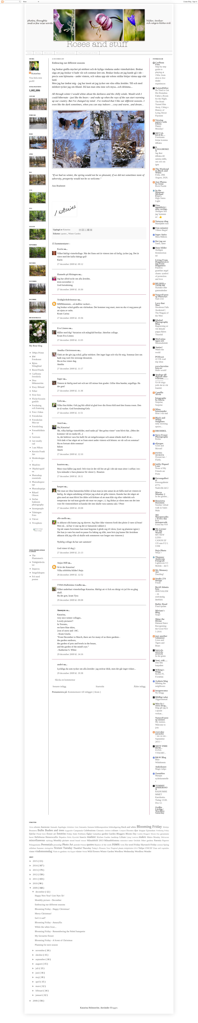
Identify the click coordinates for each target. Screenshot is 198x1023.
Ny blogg (159, 693)
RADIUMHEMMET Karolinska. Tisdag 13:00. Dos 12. (161, 797)
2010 (35, 883)
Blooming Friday (150, 826)
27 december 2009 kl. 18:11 (70, 476)
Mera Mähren (161, 237)
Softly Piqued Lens (162, 465)
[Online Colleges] (38, 529)
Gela (59, 401)
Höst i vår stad (161, 413)
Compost (122, 831)
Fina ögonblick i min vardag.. (161, 207)
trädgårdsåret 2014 (131, 848)
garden (105, 833)
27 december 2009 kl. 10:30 (70, 289)
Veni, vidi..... (161, 660)
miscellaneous (37, 840)
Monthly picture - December (48, 900)
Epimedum (151, 830)
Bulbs (41, 830)
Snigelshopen (38, 572)
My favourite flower (44, 936)
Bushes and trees (55, 830)
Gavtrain (36, 437)
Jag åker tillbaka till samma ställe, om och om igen (161, 159)
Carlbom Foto (159, 63)
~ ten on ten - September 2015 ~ (161, 739)
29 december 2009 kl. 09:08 (70, 600)
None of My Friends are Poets (160, 471)
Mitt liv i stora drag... (161, 704)
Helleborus (40, 837)
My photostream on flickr (88, 53)
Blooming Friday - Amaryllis (48, 922)
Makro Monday (154, 837)
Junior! (159, 347)
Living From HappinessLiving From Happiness (162, 263)
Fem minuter (161, 228)
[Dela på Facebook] (88, 230)
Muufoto (36, 464)
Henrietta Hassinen (160, 502)
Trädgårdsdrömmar (67, 299)
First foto (36, 395)
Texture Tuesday (63, 847)
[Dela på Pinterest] (91, 230)
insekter (92, 836)
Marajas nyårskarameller (161, 778)
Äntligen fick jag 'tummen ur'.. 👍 (161, 214)
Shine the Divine (159, 620)
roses (116, 844)
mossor (84, 841)
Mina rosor (48, 53)
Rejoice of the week (103, 845)
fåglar (89, 833)
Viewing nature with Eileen (161, 122)
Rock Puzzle (160, 186)
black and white (129, 827)
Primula (83, 845)
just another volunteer (161, 637)
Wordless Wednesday (125, 851)
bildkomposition (102, 827)
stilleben (33, 848)
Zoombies (160, 773)
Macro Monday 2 (160, 493)
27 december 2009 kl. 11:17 (70, 368)
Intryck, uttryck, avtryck (159, 652)
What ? (158, 552)
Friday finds (72, 834)
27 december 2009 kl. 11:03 (70, 340)
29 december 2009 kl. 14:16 (70, 654)
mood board (75, 840)
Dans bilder (161, 247)
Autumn (91, 827)
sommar (160, 845)
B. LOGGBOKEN (162, 149)
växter (79, 851)
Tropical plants (117, 848)
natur (131, 840)
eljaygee (159, 443)
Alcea (31, 827)
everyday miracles (159, 733)
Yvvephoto (37, 523)
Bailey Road (161, 604)
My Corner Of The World (160, 531)
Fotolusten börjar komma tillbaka (161, 140)
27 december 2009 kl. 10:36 (70, 318)
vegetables (165, 848)
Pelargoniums (35, 845)
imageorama (161, 690)
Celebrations (90, 830)
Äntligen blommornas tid (160, 253)
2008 (35, 1000)
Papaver (165, 840)
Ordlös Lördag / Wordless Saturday (159, 810)
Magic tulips (160, 769)
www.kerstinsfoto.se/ (161, 367)
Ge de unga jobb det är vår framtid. (161, 385)
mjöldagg (50, 841)
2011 (35, 879)
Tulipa (141, 848)
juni (38, 972)
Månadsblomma (112, 840)
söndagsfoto (49, 848)
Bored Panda (38, 370)
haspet (60, 486)
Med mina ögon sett (160, 340)
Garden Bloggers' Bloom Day (148, 834)
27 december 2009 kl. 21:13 (70, 552)
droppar (142, 830)
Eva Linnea (63, 328)
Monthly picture (62, 840)
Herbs (69, 837)
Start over (159, 299)
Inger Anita (161, 234)
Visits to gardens (60, 851)
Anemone (45, 827)
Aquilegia (62, 827)
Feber (34, 391)
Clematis (100, 830)
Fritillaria (82, 834)
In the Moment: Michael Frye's (159, 193)
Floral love (41, 834)
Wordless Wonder (143, 851)
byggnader (69, 831)
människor (124, 841)
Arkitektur (71, 827)
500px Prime (38, 352)
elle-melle (62, 518)
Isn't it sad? (40, 918)
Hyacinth (76, 837)
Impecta (36, 568)
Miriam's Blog (160, 611)
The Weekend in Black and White (162, 171)
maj (38, 977)
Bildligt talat (161, 697)
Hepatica (63, 837)
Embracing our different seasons (50, 904)
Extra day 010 (161, 524)
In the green (160, 656)
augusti (39, 964)
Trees (108, 848)
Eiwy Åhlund (38, 387)
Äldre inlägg (139, 686)
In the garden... (162, 496)
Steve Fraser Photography (161, 436)
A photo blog (161, 681)
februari (40, 990)
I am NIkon (37, 447)
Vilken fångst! (161, 230)
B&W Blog (160, 757)
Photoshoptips (38, 488)
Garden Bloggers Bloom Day (123, 833)
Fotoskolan (37, 416)
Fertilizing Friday (162, 831)
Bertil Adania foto (162, 588)
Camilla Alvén (159, 393)
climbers (108, 831)
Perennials (47, 844)
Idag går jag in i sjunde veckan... (161, 711)
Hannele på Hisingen (67, 274)
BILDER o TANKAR (160, 284)
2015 (35, 861)
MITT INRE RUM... (161, 747)
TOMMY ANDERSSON (161, 787)
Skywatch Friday (149, 844)
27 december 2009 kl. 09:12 (70, 264)
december (40, 891)
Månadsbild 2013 (95, 840)
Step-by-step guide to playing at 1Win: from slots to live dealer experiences (160, 75)
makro (143, 836)
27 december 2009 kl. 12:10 (70, 454)
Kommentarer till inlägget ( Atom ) (84, 692)
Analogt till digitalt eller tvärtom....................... (161, 377)
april (38, 981)
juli (37, 968)
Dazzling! (159, 574)
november (40, 950)
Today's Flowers (99, 848)
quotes (64, 233)
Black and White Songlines (160, 419)
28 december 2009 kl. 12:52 (70, 574)
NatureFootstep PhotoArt (161, 295)
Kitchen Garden (104, 837)
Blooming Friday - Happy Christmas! (52, 909)
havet (31, 837)
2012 (35, 874)
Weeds (85, 852)
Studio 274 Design (160, 579)
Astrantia (83, 827)
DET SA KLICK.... (160, 134)
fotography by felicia (160, 399)
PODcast (159, 357)
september (41, 959)
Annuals (54, 827)
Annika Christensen (67, 350)
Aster (77, 827)
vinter (32, 851)
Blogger (113, 1007)
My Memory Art (161, 571)
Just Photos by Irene (161, 183)
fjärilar (32, 833)
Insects (83, 837)
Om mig (38, 53)
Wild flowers (94, 851)
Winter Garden (74, 233)
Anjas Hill (62, 563)
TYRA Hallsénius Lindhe (69, 585)
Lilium (123, 837)
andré (60, 664)
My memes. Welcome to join (160, 725)
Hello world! (160, 370)
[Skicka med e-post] (80, 230)
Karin (60, 249)
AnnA (60, 423)
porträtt (77, 845)
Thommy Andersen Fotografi (160, 559)
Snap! (157, 614)
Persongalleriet (161, 479)
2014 (35, 865)
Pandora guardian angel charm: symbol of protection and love (161, 273)
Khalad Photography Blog (161, 322)
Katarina (67, 229)
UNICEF (149, 848)
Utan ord (157, 848)
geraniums (164, 834)
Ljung (129, 837)
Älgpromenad (161, 699)
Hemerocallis (52, 837)
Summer (40, 848)
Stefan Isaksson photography (38, 502)
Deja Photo (160, 550)
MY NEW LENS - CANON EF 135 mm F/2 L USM (161, 540)
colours (115, 830)
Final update (160, 606)
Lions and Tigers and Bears (159, 643)
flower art (52, 833)
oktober (39, 955)
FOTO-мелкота (159, 454)
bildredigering (115, 827)
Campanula (79, 830)
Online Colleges (38, 530)
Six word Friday (133, 844)
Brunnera (33, 830)
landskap (115, 837)
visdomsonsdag (44, 851)
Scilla (122, 845)
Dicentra (130, 830)
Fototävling (37, 426)
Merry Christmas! (43, 913)
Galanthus (97, 834)
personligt (57, 845)
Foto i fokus (37, 412)
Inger (60, 379)
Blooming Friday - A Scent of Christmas (53, 940)
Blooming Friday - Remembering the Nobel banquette (60, 931)
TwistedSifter (162, 88)
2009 (35, 888)
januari (39, 995)
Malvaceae (165, 837)
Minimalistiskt (161, 343)
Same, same (160, 243)
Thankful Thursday (82, 848)
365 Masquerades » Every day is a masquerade (161, 518)
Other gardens (147, 840)
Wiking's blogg (159, 671)
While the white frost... (45, 927)
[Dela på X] (85, 230)
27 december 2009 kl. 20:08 (70, 508)
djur (136, 830)
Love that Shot (160, 304)
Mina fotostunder (161, 410)
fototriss (62, 833)
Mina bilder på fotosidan (65, 53)
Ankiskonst (160, 766)
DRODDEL (160, 431)
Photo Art (68, 844)
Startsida (100, 686)
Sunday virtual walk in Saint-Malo (161, 508)
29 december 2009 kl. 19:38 (70, 673)
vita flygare (71, 852)
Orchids (137, 840)
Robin (158, 439)
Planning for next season (46, 944)
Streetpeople (38, 508)
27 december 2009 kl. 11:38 (70, 390)
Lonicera (135, 837)
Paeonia (158, 840)
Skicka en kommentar (65, 679)
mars (38, 986)
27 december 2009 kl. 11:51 (70, 413)
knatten (61, 464)
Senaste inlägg (59, 686)
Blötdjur (166, 827)
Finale (158, 582)
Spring (166, 845)
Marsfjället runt (162, 223)
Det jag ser (160, 241)
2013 (35, 870)
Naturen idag (161, 221)
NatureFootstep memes (161, 719)
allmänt (37, 827)
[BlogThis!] (83, 230)
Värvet (35, 519)
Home (29, 53)
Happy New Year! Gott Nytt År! (49, 895)
